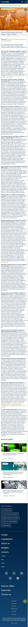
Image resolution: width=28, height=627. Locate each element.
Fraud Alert (14, 611)
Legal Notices (23, 619)
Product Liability (6, 525)
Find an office (7, 586)
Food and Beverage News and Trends (11, 5)
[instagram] (21, 573)
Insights (5, 547)
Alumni (3, 566)
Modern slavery (14, 608)
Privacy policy (14, 603)
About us (5, 543)
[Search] (22, 2)
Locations (3, 556)
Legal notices (14, 601)
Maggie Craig (18, 39)
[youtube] (18, 578)
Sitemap (13, 614)
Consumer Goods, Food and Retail (10, 514)
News (2, 559)
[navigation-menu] (26, 2)
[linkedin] (6, 573)
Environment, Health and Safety (9, 521)
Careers (5, 552)
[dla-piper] (5, 2)
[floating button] (25, 601)
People (4, 534)
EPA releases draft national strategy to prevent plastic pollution (12, 403)
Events (3, 563)
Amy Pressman (8, 41)
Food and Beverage (6, 510)
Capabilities (6, 539)
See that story (4, 262)
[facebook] (10, 578)
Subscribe (6, 590)
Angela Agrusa (10, 39)
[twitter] (14, 573)
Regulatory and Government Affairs (10, 517)
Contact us (6, 594)
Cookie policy (14, 606)
